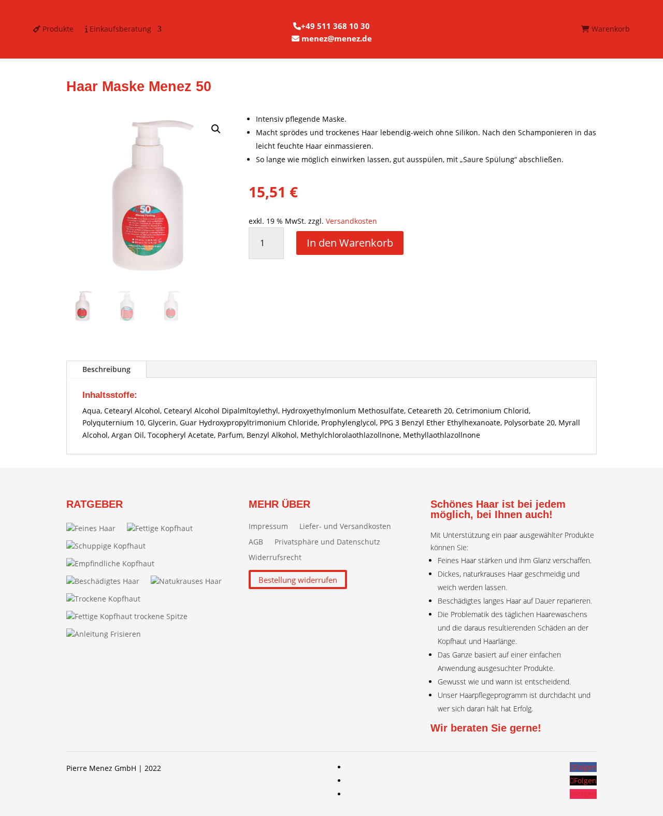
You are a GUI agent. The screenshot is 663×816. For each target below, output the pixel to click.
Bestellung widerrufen (297, 579)
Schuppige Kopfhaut (110, 546)
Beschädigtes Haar (107, 581)
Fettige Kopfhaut (164, 528)
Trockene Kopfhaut (107, 599)
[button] (216, 129)
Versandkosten (351, 221)
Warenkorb (609, 29)
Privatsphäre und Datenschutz (327, 542)
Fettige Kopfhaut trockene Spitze (131, 616)
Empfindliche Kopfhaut (114, 563)
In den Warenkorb (350, 243)
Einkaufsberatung (119, 29)
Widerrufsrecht (275, 558)
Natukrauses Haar (190, 581)
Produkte (57, 29)
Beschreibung (106, 369)
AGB (256, 542)
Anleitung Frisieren (108, 634)
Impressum (268, 527)
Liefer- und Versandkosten (345, 527)
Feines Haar (95, 528)
